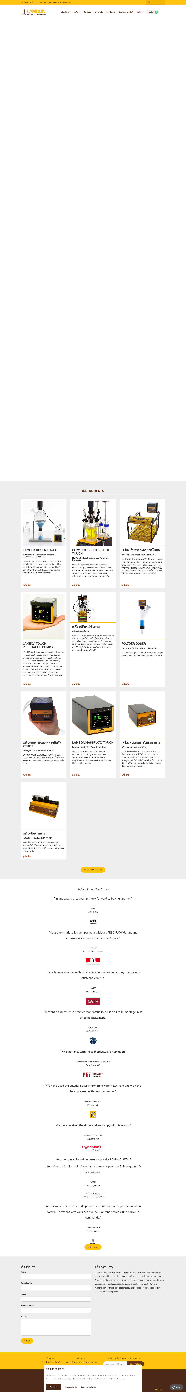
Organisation (26, 1283)
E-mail (23, 1294)
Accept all (53, 1387)
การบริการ (76, 12)
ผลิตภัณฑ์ (65, 12)
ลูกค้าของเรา (93, 1247)
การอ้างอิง (99, 12)
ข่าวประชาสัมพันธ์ (126, 12)
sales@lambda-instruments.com (82, 1362)
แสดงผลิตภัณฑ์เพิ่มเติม (93, 870)
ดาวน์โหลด (110, 12)
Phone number (27, 1305)
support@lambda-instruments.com (55, 2)
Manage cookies (71, 1387)
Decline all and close (88, 1387)
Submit (27, 1341)
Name (23, 1272)
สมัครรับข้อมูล (135, 1364)
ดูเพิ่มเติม (27, 585)
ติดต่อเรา (139, 12)
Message (24, 1316)
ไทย (150, 2)
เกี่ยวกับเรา (88, 12)
